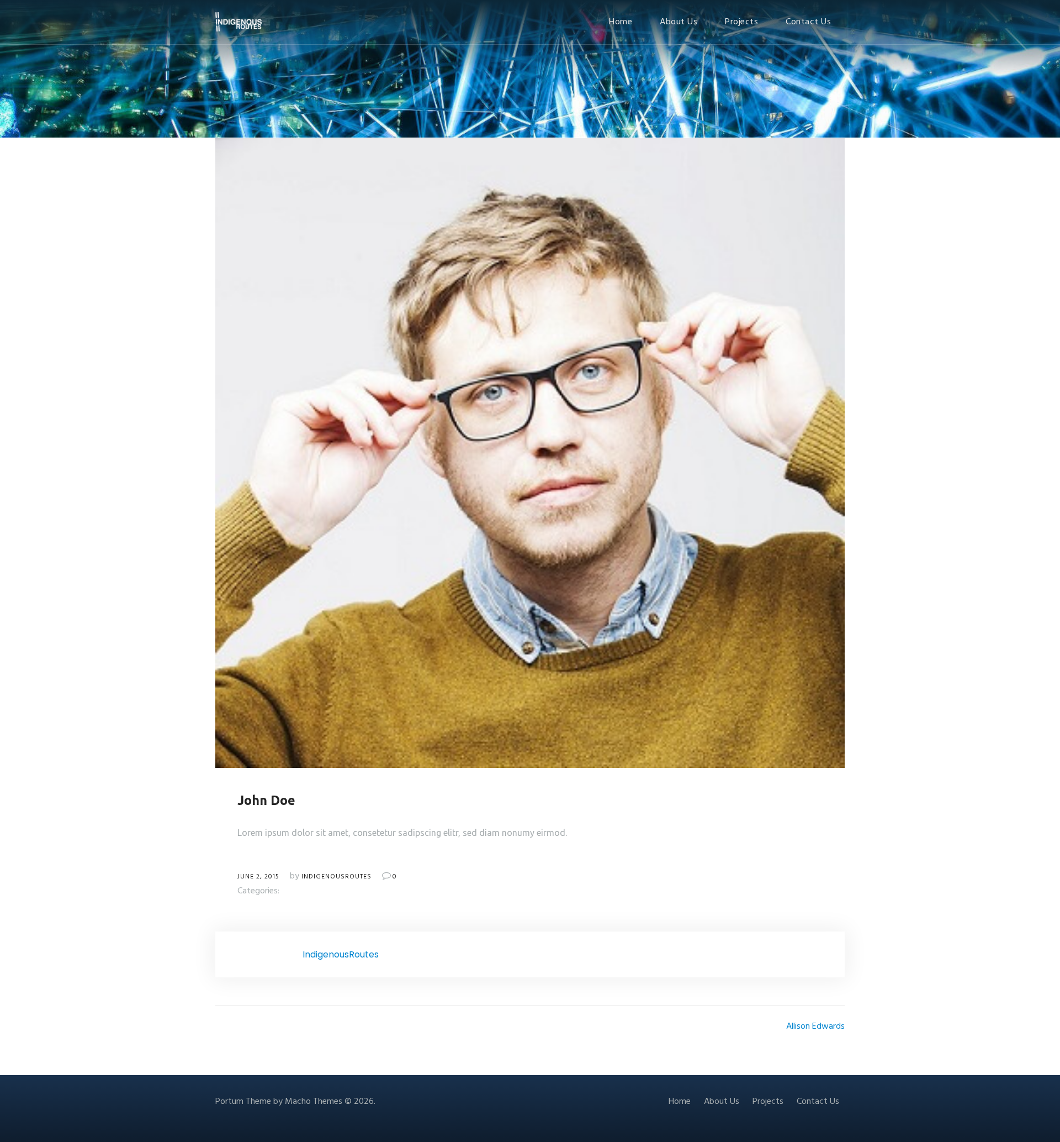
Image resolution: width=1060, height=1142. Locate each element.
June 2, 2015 (258, 876)
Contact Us (808, 22)
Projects (741, 22)
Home (620, 22)
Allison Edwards (815, 1026)
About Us (678, 22)
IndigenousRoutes (336, 876)
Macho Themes (313, 1101)
